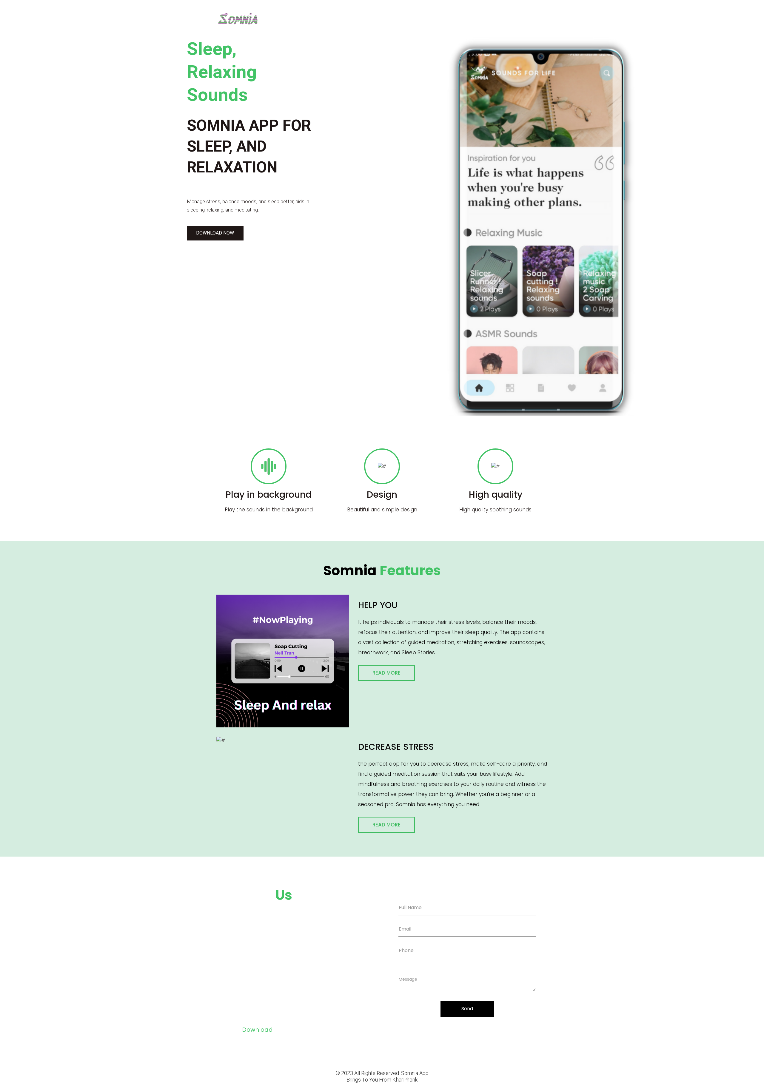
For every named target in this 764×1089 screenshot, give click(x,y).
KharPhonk (405, 1079)
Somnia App (415, 1073)
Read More (386, 672)
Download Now (215, 233)
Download (257, 1029)
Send (467, 1008)
